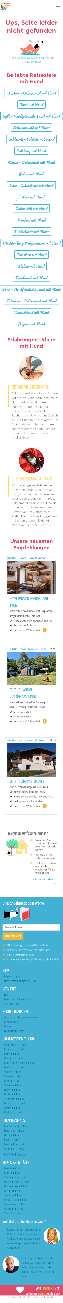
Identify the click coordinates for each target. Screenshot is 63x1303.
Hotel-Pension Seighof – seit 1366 (29, 602)
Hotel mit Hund (11, 1139)
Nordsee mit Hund (31, 220)
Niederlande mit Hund (31, 231)
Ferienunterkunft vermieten (17, 999)
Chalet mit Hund (11, 1135)
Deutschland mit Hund (31, 312)
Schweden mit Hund (13, 1076)
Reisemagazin (11, 1022)
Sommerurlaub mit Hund (16, 1177)
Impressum (38, 1297)
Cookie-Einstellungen (14, 1031)
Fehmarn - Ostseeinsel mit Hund (31, 301)
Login (6, 994)
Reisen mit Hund (12, 976)
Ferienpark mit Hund (14, 1144)
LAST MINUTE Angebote (15, 1154)
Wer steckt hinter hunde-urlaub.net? (21, 1017)
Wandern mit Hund (13, 1168)
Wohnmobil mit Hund (14, 1148)
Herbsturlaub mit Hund (15, 1200)
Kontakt (8, 1026)
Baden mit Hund (11, 1173)
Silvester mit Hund (13, 1213)
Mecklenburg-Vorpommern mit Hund (31, 243)
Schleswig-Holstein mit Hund (31, 139)
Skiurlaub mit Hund (13, 1209)
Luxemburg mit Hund (14, 1103)
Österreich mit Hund (31, 208)
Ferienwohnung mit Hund (16, 1126)
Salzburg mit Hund (31, 150)
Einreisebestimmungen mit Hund (20, 981)
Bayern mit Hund (31, 324)
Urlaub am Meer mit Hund (16, 1182)
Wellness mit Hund (13, 1191)
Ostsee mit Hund (31, 197)
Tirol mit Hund (31, 104)
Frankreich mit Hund (31, 277)
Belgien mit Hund (12, 1094)
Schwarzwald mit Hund (31, 127)
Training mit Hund (12, 1195)
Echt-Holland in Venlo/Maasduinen (23, 693)
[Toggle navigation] (58, 6)
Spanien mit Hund (12, 1072)
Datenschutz (49, 1297)
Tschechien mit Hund (14, 1099)
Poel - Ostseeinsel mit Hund (31, 185)
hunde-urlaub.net (17, 1297)
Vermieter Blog (11, 1003)
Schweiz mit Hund (12, 1085)
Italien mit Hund (31, 266)
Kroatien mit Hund (31, 254)
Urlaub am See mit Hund (15, 1186)
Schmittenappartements (27, 781)
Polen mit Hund (31, 174)
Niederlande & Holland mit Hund (19, 1063)
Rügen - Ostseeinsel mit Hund (31, 162)
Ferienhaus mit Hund (14, 1130)
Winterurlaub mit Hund (15, 1204)
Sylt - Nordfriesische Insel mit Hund (31, 116)
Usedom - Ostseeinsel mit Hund (31, 93)
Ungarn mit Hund (12, 1090)
